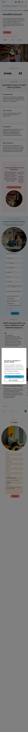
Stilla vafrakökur (13, 380)
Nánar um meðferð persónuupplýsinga (12, 373)
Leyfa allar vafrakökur (14, 376)
